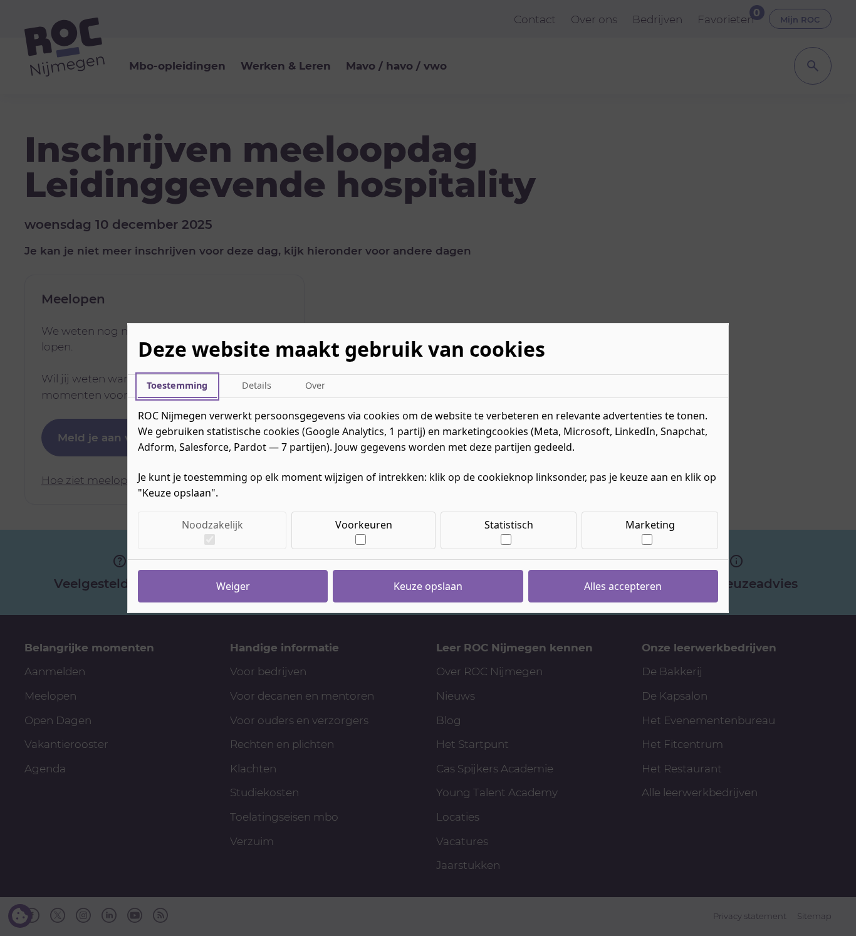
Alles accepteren (623, 586)
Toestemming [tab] (177, 385)
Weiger (233, 586)
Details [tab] (256, 385)
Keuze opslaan (428, 586)
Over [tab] (315, 385)
